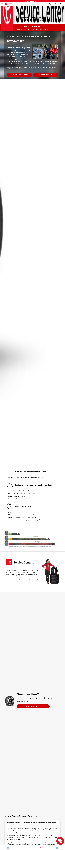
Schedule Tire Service (33, 706)
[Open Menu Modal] (2, 4)
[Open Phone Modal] (50, 4)
